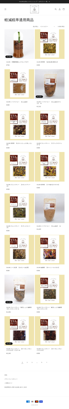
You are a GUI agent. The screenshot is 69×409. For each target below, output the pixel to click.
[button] (5, 9)
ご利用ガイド (8, 383)
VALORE (36, 405)
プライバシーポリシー (11, 379)
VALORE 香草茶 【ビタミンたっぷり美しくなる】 (19, 144)
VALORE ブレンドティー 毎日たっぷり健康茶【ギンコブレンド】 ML (19, 308)
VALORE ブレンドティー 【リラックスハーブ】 (18, 226)
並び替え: (35, 26)
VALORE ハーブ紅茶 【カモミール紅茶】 (17, 267)
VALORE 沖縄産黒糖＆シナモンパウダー (17, 62)
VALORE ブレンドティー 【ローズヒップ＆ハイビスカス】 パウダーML (19, 349)
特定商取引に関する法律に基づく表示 (15, 387)
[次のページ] (47, 362)
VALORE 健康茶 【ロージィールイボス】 (48, 267)
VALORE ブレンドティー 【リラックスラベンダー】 (49, 144)
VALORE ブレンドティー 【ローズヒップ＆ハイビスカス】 (49, 349)
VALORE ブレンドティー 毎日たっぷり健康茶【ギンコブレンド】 (49, 308)
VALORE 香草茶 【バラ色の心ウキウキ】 (48, 184)
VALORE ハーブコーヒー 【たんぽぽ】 (17, 102)
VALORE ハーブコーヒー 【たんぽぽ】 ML (49, 226)
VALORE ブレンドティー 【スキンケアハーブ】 (18, 185)
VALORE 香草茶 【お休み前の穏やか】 (47, 62)
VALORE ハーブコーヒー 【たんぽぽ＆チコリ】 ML (49, 102)
